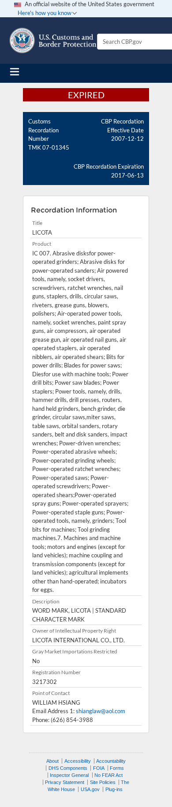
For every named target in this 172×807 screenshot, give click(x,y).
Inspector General (69, 775)
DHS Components (68, 768)
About (52, 761)
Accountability (111, 761)
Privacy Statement (64, 782)
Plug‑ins (114, 789)
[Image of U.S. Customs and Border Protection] (53, 40)
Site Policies (103, 782)
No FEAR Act (108, 775)
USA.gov (90, 789)
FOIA (99, 768)
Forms (117, 768)
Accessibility (77, 761)
